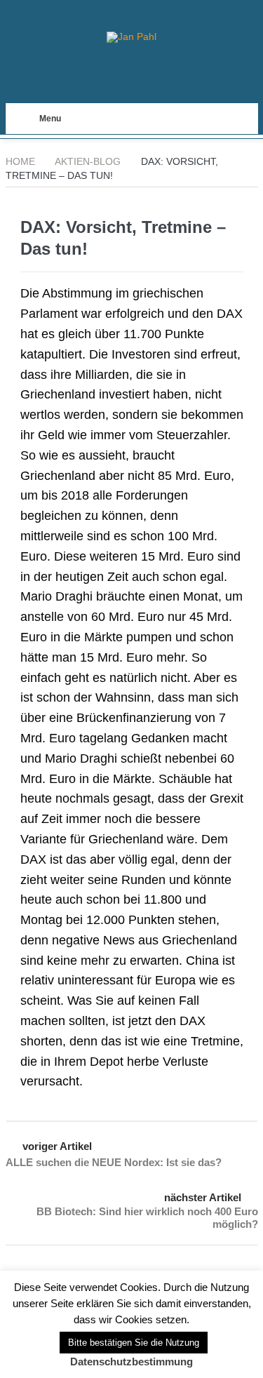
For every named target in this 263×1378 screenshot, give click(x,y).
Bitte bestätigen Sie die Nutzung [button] (133, 1342)
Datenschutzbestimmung (131, 1361)
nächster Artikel (202, 1197)
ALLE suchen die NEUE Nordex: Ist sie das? (114, 1162)
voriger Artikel (57, 1146)
